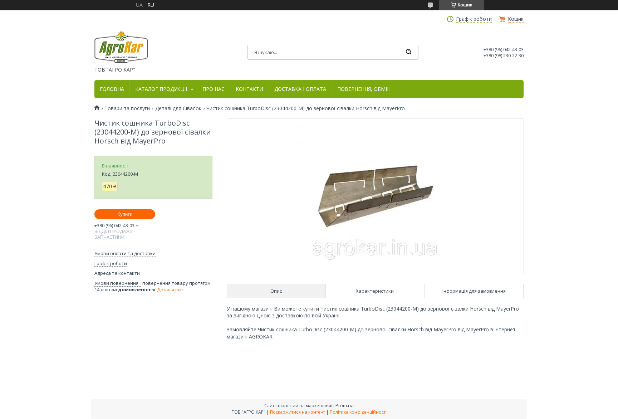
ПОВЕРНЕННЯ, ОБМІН (364, 89)
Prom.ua (344, 405)
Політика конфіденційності (358, 412)
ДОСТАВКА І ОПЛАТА (300, 89)
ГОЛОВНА (112, 89)
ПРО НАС (213, 89)
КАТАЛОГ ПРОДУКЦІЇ (161, 89)
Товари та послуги (127, 108)
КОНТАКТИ (249, 89)
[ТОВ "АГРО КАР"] (121, 47)
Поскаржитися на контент (297, 412)
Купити (124, 214)
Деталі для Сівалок (178, 108)
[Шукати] (408, 52)
